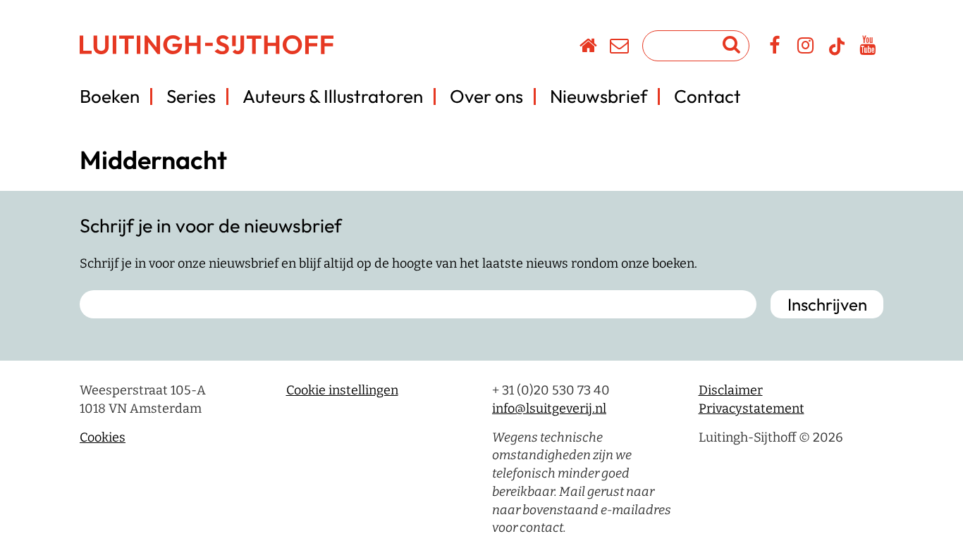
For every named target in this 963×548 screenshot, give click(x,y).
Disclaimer (731, 390)
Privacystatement (751, 408)
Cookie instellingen (342, 390)
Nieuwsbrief (598, 96)
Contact (707, 96)
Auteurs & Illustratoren (333, 96)
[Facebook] (775, 48)
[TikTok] (837, 53)
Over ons (486, 96)
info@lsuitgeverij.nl (549, 408)
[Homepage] (589, 48)
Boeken (110, 96)
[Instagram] (806, 48)
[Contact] (620, 48)
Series (191, 96)
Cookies (102, 437)
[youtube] (868, 48)
